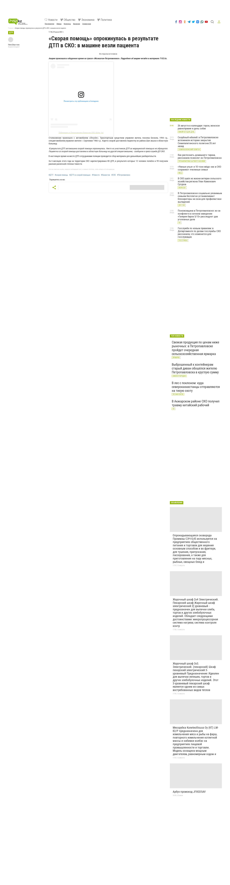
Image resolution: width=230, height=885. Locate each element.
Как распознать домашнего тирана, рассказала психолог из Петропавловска (199, 156)
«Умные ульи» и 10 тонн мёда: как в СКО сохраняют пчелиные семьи (199, 168)
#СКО (113, 175)
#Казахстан (105, 175)
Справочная (86, 24)
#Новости (96, 175)
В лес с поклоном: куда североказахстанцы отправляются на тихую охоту (196, 387)
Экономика (87, 20)
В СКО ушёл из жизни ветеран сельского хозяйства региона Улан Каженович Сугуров (199, 181)
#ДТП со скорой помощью (79, 175)
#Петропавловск (123, 175)
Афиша (59, 24)
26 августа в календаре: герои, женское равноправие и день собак (199, 127)
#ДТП (51, 175)
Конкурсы (67, 24)
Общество (69, 20)
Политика (106, 20)
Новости (53, 20)
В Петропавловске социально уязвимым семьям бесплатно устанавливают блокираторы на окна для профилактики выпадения (200, 197)
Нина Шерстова (13, 45)
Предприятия (49, 24)
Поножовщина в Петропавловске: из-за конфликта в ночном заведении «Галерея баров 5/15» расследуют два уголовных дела (199, 215)
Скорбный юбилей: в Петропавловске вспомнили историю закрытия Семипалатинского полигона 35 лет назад (198, 141)
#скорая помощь (61, 175)
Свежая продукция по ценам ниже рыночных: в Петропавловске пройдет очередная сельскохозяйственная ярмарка (195, 348)
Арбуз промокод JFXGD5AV (189, 791)
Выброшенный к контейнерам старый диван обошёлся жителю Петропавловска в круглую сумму (195, 368)
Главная (10, 28)
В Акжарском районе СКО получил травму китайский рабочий (195, 403)
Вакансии (76, 24)
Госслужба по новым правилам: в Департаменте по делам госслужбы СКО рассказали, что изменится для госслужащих (199, 232)
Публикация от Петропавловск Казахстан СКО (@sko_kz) (81, 132)
